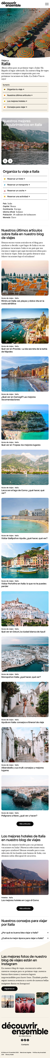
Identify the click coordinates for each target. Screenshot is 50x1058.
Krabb (12, 1054)
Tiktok (25, 1040)
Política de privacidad (39, 1052)
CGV (2, 1054)
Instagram (28, 1040)
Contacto (25, 1045)
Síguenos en (9, 989)
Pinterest (22, 1040)
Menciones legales (25, 1052)
